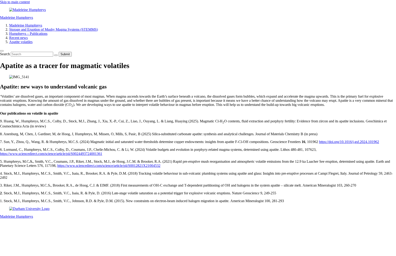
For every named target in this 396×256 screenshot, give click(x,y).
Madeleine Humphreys (16, 17)
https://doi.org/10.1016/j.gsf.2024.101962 (349, 142)
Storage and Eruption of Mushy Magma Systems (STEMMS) (53, 29)
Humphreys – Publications (28, 34)
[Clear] (56, 55)
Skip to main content (15, 2)
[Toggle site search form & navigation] (2, 51)
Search (5, 54)
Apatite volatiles (21, 42)
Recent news (18, 38)
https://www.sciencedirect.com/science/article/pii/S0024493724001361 (51, 154)
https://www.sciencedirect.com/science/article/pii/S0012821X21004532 (108, 166)
